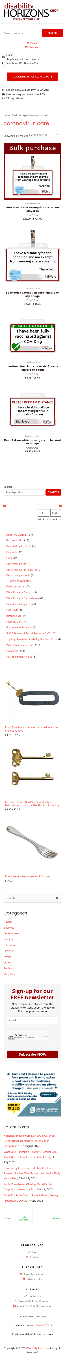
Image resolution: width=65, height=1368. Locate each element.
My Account (24, 1218)
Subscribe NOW (32, 1054)
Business (9, 927)
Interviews (10, 945)
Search (52, 33)
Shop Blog (9, 974)
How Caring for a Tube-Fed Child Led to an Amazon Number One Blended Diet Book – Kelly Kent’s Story (32, 1173)
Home (7, 115)
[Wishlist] (56, 1215)
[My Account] (24, 1214)
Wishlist (57, 1218)
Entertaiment (12, 933)
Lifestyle (9, 950)
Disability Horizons (37, 1348)
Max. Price (55, 519)
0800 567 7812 (43, 1325)
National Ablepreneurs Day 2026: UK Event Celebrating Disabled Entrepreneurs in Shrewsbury (30, 1140)
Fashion (8, 939)
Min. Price (43, 519)
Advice (8, 921)
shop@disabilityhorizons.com (36, 1334)
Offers (7, 956)
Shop (8, 1218)
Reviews (9, 968)
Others (8, 962)
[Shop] (8, 1215)
